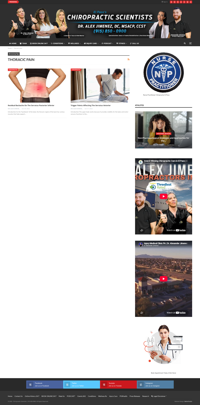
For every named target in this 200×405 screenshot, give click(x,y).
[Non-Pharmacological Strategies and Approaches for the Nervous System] (163, 130)
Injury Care (91, 43)
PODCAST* (71, 396)
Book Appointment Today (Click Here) (163, 373)
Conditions (58, 43)
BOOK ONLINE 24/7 (40, 43)
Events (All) (82, 396)
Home (13, 43)
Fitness (122, 43)
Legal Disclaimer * (160, 396)
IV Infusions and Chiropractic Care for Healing (41, 2)
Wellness (74, 43)
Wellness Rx (102, 396)
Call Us (135, 43)
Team (24, 43)
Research (145, 396)
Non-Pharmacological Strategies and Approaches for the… (163, 139)
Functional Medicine (163, 133)
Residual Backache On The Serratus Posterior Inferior (31, 105)
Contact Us (19, 396)
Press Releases (135, 396)
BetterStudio (188, 401)
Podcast (107, 43)
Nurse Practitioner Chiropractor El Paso (156, 95)
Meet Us (62, 396)
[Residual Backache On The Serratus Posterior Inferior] (37, 86)
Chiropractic (13, 70)
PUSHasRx (123, 396)
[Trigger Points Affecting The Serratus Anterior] (100, 86)
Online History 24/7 (32, 396)
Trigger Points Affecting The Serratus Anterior (91, 105)
